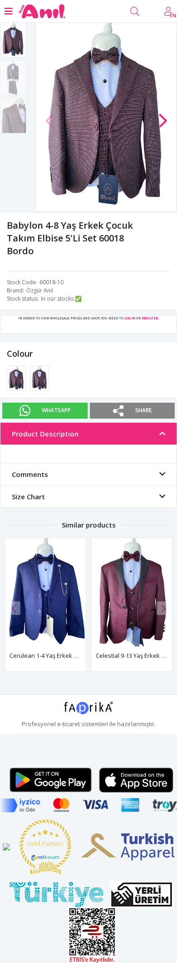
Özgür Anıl (39, 290)
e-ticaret (68, 724)
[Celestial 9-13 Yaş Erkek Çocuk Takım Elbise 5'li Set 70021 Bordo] (131, 592)
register (150, 318)
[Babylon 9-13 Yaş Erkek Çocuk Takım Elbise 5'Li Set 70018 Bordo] (39, 378)
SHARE (143, 410)
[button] (163, 116)
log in (129, 318)
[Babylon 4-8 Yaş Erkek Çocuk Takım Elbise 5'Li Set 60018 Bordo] (17, 378)
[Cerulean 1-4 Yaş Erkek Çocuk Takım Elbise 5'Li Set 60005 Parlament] (45, 592)
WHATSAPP (56, 410)
